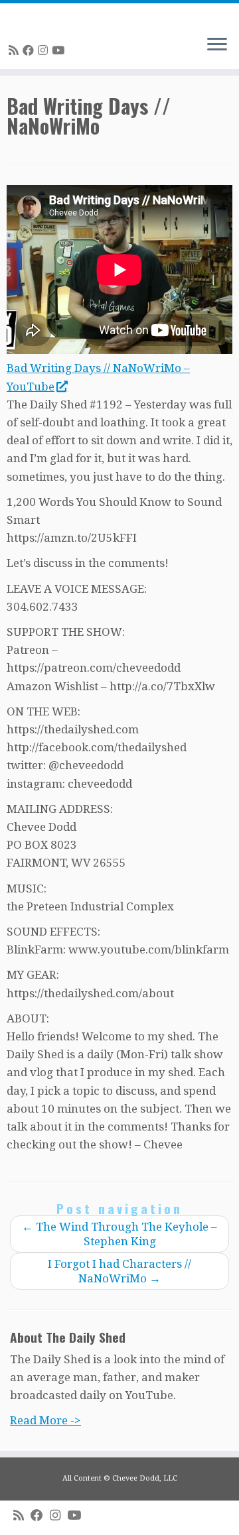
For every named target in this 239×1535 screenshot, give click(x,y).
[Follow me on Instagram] (45, 50)
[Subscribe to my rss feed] (16, 50)
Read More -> (45, 1420)
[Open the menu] (217, 45)
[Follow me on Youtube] (60, 50)
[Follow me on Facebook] (30, 50)
